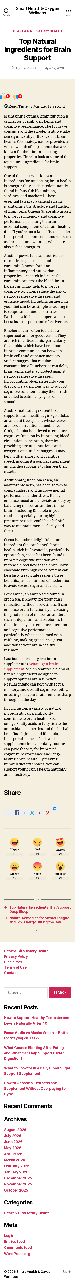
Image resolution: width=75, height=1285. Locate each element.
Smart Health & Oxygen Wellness (37, 10)
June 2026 (13, 1142)
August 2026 (15, 1130)
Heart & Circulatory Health (37, 31)
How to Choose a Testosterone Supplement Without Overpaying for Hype (35, 1088)
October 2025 (16, 1190)
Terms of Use (15, 967)
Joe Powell (28, 68)
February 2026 (17, 1166)
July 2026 (12, 1136)
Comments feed (18, 1247)
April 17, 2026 (54, 68)
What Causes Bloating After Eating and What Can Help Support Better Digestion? (34, 1053)
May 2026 (12, 1148)
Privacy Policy (16, 956)
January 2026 (16, 1172)
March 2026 (14, 1160)
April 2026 (13, 1154)
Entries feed (14, 1241)
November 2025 (18, 1184)
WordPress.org (17, 1253)
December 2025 (18, 1178)
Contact (11, 973)
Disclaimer (13, 962)
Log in (9, 1235)
